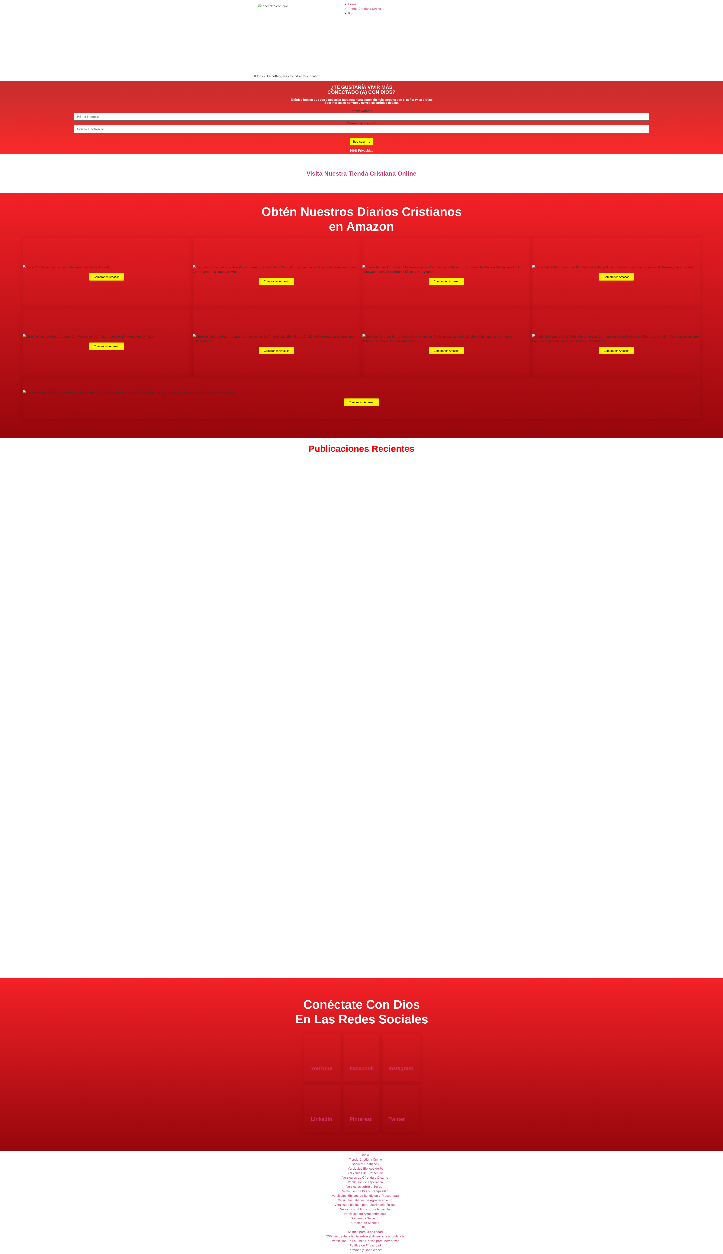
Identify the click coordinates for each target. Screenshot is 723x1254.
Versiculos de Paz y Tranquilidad (365, 1191)
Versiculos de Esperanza (365, 1182)
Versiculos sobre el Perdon (365, 1186)
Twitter (396, 1119)
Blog (351, 13)
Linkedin (321, 1119)
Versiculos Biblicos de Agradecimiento (365, 1200)
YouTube (321, 1068)
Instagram (400, 1068)
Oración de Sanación (365, 1218)
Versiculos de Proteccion (365, 1173)
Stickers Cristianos (365, 1164)
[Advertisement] (361, 45)
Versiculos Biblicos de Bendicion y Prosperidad (365, 1195)
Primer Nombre (361, 110)
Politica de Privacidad (365, 1245)
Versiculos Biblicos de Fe (365, 1168)
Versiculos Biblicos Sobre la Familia (365, 1209)
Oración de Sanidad (365, 1223)
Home (352, 4)
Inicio (365, 1155)
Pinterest (361, 1119)
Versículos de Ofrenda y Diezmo (365, 1177)
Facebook (362, 1068)
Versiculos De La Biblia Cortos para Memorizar (365, 1241)
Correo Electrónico (361, 123)
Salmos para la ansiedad (365, 1232)
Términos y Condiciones (365, 1250)
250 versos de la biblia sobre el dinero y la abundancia (365, 1236)
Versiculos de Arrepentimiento (365, 1214)
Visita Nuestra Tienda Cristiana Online (361, 173)
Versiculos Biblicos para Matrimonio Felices (365, 1205)
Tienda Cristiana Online (364, 9)
